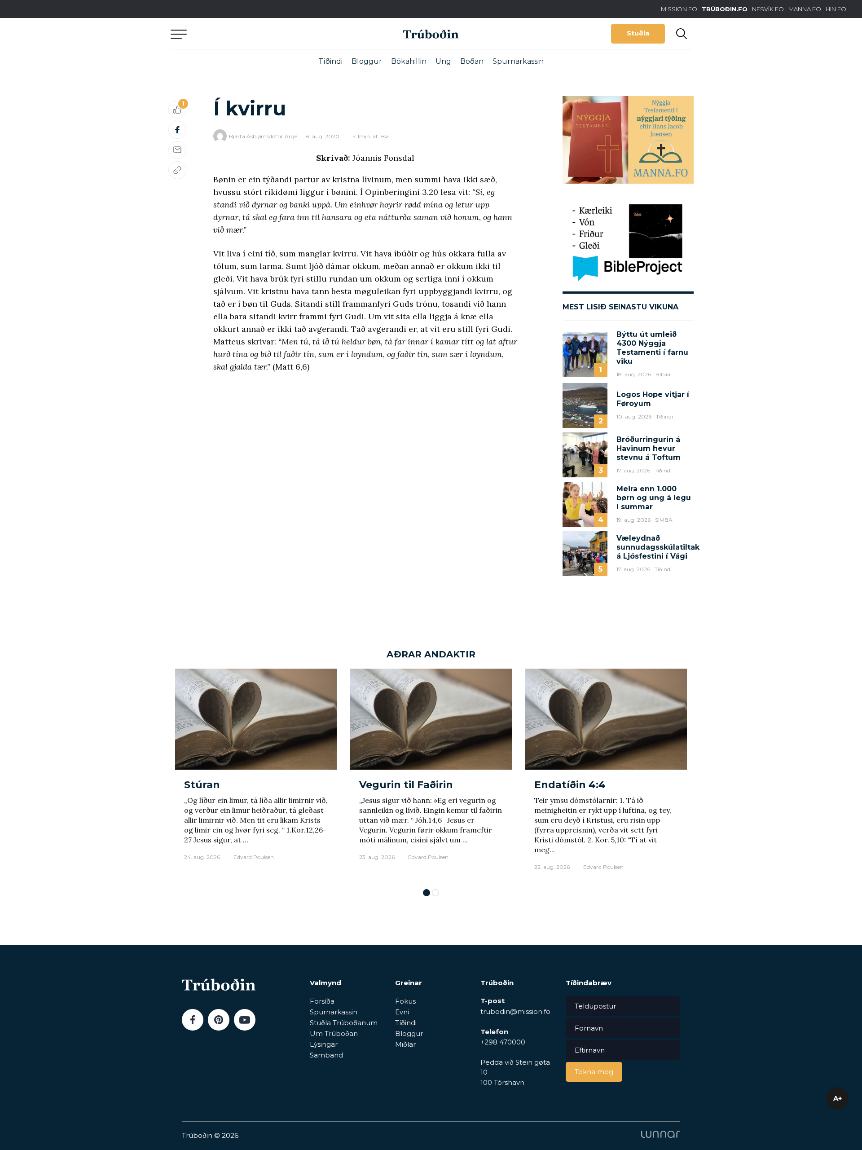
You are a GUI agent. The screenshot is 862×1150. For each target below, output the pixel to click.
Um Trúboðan (334, 1033)
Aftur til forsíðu (253, 33)
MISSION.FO (679, 9)
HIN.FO (836, 9)
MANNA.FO (804, 9)
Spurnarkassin (518, 61)
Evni (402, 1012)
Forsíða (322, 1001)
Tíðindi (330, 61)
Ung (443, 61)
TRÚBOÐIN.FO (725, 9)
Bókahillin (409, 61)
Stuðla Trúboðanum (344, 1022)
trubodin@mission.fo (515, 1011)
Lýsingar (324, 1044)
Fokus (405, 1001)
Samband (326, 1055)
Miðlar (405, 1044)
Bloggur (367, 61)
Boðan (472, 61)
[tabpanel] (256, 774)
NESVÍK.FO (768, 9)
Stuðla (638, 33)
